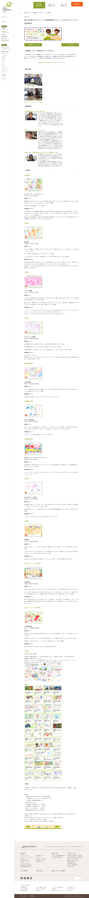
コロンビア (4, 56)
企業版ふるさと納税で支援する (73, 860)
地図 (34, 802)
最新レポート (4, 21)
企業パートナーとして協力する (73, 858)
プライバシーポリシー (24, 896)
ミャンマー (4, 62)
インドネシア (4, 55)
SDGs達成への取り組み (24, 860)
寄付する (77, 4)
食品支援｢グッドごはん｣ (5, 29)
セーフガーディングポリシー (25, 863)
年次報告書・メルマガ (40, 860)
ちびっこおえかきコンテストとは (57, 62)
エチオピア (4, 69)
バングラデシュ (5, 67)
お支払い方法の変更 (24, 888)
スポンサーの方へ (25, 885)
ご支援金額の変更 (23, 890)
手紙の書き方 (54, 888)
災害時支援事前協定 (71, 861)
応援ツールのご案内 (71, 888)
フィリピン (4, 77)
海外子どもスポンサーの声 (57, 890)
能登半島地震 (4, 36)
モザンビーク (4, 71)
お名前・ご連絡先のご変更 (41, 887)
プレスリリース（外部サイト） (41, 858)
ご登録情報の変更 (23, 887)
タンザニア (4, 78)
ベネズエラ (4, 58)
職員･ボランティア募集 (58, 870)
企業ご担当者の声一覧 (71, 863)
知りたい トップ (5, 17)
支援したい (51, 4)
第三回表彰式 (71, 44)
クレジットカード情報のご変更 (57, 887)
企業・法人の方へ (72, 853)
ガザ (3, 64)
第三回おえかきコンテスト (34, 44)
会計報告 (22, 861)
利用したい (64, 4)
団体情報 (22, 853)
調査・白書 (4, 38)
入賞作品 (45, 62)
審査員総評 (40, 62)
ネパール (3, 66)
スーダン (3, 73)
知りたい (39, 4)
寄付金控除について (39, 855)
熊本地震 (3, 34)
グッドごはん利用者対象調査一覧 (58, 855)
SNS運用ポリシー (33, 896)
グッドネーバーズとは (24, 855)
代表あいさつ (22, 858)
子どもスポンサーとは (6, 48)
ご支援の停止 (38, 890)
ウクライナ (4, 53)
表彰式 (48, 62)
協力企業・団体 (70, 866)
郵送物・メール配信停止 (40, 888)
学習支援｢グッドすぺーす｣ (5, 32)
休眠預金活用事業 (5, 40)
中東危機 (3, 75)
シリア (3, 60)
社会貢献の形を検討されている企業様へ (74, 855)
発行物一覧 (69, 890)
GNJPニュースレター (40, 861)
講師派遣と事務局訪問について (26, 866)
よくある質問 (23, 870)
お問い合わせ (39, 870)
